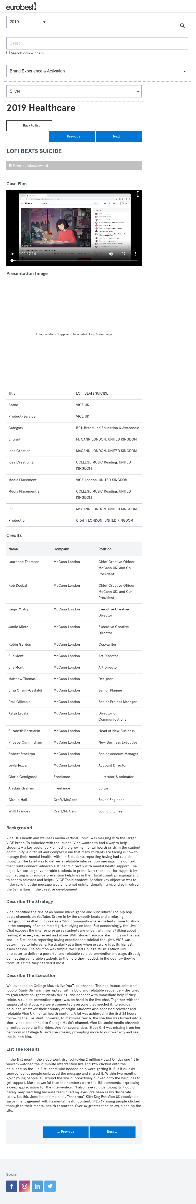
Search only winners (27, 53)
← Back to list (29, 125)
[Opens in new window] (11, 1186)
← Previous (71, 136)
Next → (118, 136)
